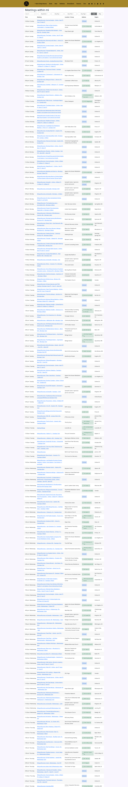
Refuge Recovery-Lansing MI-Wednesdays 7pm (49, 708)
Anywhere (43, 14)
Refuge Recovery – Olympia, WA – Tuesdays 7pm (49, 543)
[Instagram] (94, 3)
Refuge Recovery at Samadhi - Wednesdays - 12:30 (49, 615)
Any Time (70, 14)
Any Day (57, 14)
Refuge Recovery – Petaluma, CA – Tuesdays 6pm (49, 512)
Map (100, 14)
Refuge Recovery (41, 452)
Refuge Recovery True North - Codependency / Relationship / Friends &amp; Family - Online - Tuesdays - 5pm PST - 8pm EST (48, 479)
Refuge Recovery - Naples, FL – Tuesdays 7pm (48, 433)
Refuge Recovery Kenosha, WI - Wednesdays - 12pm (50, 619)
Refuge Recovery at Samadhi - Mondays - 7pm (48, 259)
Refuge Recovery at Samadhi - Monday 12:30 (48, 189)
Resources (79, 3)
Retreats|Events (70, 3)
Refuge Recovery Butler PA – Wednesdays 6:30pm (49, 653)
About (56, 3)
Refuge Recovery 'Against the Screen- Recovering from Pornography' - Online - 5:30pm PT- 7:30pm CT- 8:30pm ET (50, 496)
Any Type (83, 14)
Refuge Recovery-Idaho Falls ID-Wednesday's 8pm (49, 766)
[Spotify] (97, 3)
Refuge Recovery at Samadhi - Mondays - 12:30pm (49, 194)
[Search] (36, 14)
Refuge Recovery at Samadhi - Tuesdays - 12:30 (49, 391)
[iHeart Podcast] (103, 3)
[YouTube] (89, 3)
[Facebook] (92, 3)
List (94, 14)
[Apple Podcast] (100, 3)
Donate (50, 3)
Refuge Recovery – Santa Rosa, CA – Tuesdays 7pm (49, 548)
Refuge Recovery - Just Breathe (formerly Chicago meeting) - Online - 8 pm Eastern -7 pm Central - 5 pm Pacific (49, 462)
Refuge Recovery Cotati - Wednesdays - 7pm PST (49, 763)
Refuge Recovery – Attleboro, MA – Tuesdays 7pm (49, 438)
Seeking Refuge (41, 428)
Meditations (62, 3)
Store (84, 3)
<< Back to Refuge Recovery (41, 3)
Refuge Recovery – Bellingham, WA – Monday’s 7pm (50, 320)
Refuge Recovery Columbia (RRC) (45, 786)
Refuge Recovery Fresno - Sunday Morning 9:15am (50, 61)
